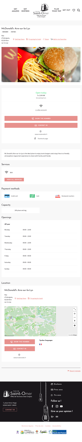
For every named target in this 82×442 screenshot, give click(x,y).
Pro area (57, 395)
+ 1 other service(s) (41, 110)
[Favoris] (74, 10)
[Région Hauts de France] (57, 432)
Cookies (48, 426)
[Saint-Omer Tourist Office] (41, 10)
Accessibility (56, 426)
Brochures (58, 384)
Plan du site (39, 426)
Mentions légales (27, 426)
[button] (78, 10)
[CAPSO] (18, 432)
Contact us (10, 410)
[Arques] (44, 432)
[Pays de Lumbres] (27, 432)
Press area (58, 390)
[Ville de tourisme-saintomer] (37, 432)
